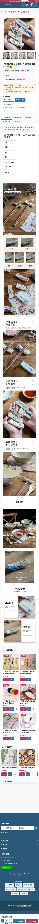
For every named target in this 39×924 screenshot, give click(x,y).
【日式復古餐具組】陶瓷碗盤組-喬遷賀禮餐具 (27, 767)
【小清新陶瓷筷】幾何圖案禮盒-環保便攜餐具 (9, 767)
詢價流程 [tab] (17, 121)
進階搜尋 (6, 832)
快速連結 (4, 849)
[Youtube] (29, 874)
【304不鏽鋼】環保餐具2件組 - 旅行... (10, 732)
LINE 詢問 (21, 100)
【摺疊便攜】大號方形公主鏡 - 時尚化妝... (27, 732)
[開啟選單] (36, 5)
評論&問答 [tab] (18, 117)
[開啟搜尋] (23, 5)
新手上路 (4, 845)
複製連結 (9, 104)
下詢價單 (10, 91)
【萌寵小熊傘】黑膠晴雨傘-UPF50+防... (27, 702)
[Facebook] (10, 874)
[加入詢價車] (11, 679)
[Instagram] (15, 874)
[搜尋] (36, 828)
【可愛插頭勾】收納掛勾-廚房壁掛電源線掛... (28, 673)
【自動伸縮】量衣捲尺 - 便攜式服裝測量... (10, 702)
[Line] (24, 874)
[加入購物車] (6, 679)
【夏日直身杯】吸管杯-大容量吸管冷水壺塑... (11, 673)
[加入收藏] (16, 679)
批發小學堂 (4, 841)
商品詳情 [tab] (7, 117)
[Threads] (19, 874)
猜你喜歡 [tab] (28, 117)
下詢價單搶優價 (20, 79)
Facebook (9, 100)
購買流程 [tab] (7, 121)
